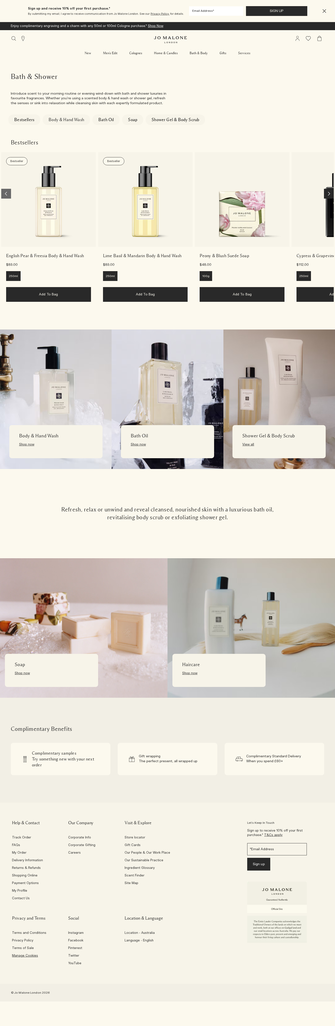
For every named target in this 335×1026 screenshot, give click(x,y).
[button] (324, 11)
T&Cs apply (273, 835)
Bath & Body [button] (199, 53)
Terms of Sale (23, 948)
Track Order (21, 838)
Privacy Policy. (160, 14)
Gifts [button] (222, 53)
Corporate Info (79, 838)
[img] (297, 38)
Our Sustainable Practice (144, 860)
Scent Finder (134, 876)
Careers (74, 853)
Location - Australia (140, 933)
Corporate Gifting (81, 845)
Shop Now (70, 26)
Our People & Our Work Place (147, 853)
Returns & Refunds (26, 868)
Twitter (73, 956)
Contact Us (21, 898)
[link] (48, 199)
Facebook (75, 941)
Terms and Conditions (29, 933)
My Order (19, 853)
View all (248, 445)
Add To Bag (48, 294)
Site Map (131, 883)
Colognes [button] (135, 53)
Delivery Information (27, 860)
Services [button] (244, 53)
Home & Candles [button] (166, 53)
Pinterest (75, 948)
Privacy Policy (22, 941)
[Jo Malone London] (170, 39)
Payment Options (25, 883)
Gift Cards (133, 845)
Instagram (76, 933)
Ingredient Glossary (140, 868)
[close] (323, 11)
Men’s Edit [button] (110, 53)
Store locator (135, 838)
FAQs (16, 845)
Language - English (139, 941)
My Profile (19, 891)
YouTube (74, 963)
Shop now (26, 445)
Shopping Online (25, 876)
